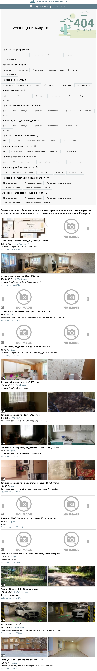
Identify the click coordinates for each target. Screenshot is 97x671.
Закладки (44, 6)
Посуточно (72, 70)
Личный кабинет (59, 6)
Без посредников (9, 59)
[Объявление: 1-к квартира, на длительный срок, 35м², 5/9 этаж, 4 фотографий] (24, 309)
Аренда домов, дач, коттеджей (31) (21, 121)
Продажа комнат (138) (14, 80)
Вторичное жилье (55, 55)
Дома (5, 111)
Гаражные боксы (44, 162)
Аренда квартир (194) (14, 65)
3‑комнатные (38, 55)
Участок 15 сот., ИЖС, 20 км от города (20, 589)
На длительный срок (56, 70)
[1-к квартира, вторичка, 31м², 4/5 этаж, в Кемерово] (24, 273)
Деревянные (70, 111)
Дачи (14, 111)
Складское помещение (11, 187)
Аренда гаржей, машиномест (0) (20, 167)
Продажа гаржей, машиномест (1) (20, 157)
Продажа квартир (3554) (15, 50)
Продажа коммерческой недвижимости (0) (25, 178)
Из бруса (6, 115)
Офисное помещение (11, 183)
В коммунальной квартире (28, 85)
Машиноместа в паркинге (23, 162)
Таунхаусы (38, 111)
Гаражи (5, 162)
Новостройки (72, 55)
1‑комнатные (7, 55)
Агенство (53, 141)
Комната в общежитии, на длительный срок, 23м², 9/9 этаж (30, 483)
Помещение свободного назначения (61, 183)
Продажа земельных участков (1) (20, 136)
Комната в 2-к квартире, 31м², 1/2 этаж (20, 382)
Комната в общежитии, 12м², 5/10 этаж (20, 415)
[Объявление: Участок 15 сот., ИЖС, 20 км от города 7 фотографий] (48, 586)
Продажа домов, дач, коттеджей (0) (21, 106)
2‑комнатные (23, 55)
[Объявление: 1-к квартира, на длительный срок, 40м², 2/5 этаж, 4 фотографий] (24, 344)
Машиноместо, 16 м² (11, 625)
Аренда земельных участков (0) (19, 146)
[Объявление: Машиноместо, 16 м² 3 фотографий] (48, 622)
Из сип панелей (86, 111)
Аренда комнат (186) (13, 90)
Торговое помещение (33, 183)
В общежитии (8, 85)
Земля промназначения (36, 141)
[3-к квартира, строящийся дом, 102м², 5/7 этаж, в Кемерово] (24, 238)
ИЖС (4, 141)
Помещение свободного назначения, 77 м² (22, 660)
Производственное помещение (37, 187)
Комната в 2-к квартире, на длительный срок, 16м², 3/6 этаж (31, 448)
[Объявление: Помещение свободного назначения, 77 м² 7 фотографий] (48, 657)
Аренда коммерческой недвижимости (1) (24, 193)
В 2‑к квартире (49, 85)
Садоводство (16, 141)
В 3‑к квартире (65, 85)
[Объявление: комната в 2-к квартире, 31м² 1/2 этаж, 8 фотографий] (48, 380)
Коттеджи (24, 111)
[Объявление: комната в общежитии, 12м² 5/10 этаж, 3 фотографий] (48, 412)
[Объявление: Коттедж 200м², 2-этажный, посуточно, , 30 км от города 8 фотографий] (24, 516)
